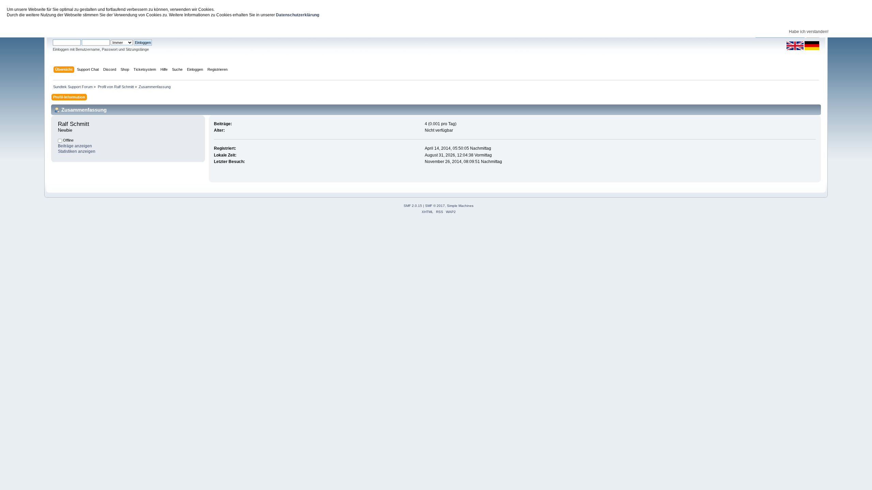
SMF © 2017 (435, 206)
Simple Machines (460, 206)
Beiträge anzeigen (75, 146)
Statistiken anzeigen (76, 151)
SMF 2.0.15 (413, 206)
